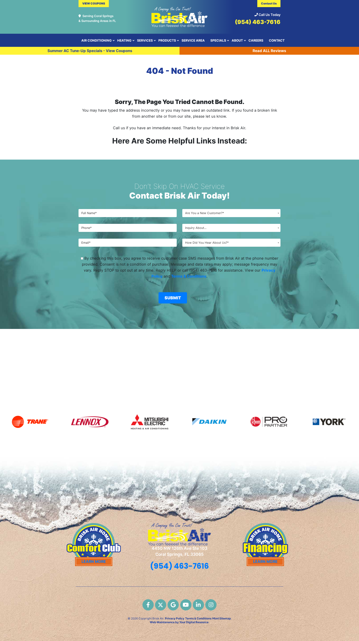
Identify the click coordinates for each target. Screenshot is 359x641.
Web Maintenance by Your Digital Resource (179, 622)
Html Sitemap (221, 618)
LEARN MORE (94, 561)
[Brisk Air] (179, 15)
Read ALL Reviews (269, 51)
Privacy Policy (174, 618)
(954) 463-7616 (257, 22)
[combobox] (231, 213)
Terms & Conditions (188, 276)
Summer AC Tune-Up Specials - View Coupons (89, 51)
